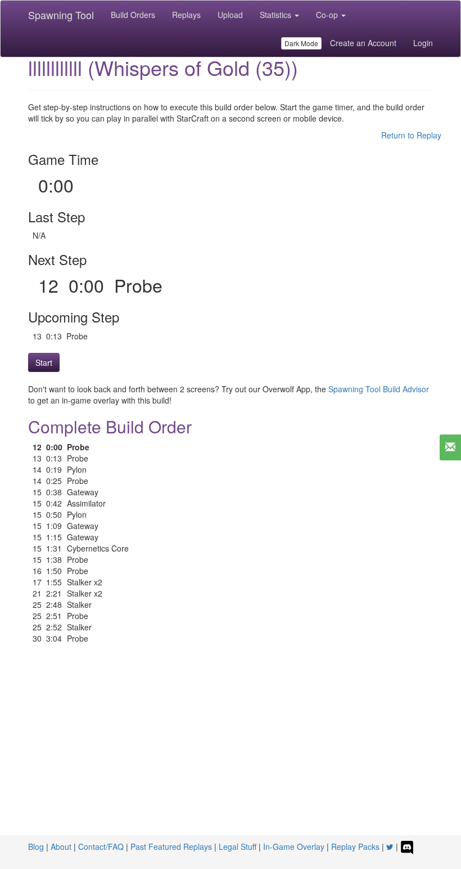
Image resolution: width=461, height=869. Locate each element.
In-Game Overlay (293, 846)
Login (423, 42)
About (61, 846)
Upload (230, 14)
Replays (186, 14)
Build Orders (133, 14)
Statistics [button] (276, 14)
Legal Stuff (237, 846)
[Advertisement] (230, 751)
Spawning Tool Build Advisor (378, 389)
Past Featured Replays (171, 846)
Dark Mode (301, 43)
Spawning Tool (61, 14)
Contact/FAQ (101, 846)
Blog (36, 846)
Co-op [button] (328, 14)
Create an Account (363, 42)
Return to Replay (411, 135)
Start (43, 362)
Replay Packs (355, 846)
